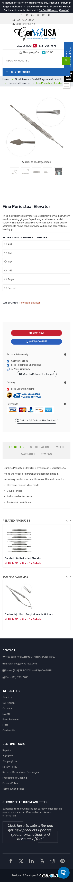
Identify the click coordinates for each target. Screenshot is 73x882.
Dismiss (64, 10)
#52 (9, 244)
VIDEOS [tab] (60, 447)
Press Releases (11, 719)
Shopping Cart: (37, 52)
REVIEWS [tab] (46, 454)
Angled (11, 279)
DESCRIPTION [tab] (16, 447)
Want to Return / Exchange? (38, 374)
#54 (9, 261)
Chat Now (38, 333)
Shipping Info (10, 761)
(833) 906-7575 (38, 341)
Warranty (8, 755)
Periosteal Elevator (29, 302)
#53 (9, 253)
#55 (9, 270)
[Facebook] (22, 15)
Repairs (7, 750)
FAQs (5, 725)
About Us (8, 697)
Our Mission (9, 703)
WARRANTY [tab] (28, 454)
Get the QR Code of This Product (37, 420)
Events (6, 714)
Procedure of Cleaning (15, 777)
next (70, 520)
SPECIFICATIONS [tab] (40, 447)
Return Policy (10, 766)
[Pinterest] (50, 15)
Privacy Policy (10, 783)
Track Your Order (24, 20)
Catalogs (7, 708)
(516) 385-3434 (22, 670)
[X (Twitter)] (28, 15)
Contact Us (9, 730)
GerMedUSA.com (49, 6)
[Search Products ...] (66, 61)
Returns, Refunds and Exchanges (21, 772)
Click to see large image (38, 162)
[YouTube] (39, 15)
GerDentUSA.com (48, 10)
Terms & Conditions (13, 788)
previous (66, 520)
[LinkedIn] (33, 15)
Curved (11, 288)
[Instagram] (45, 15)
